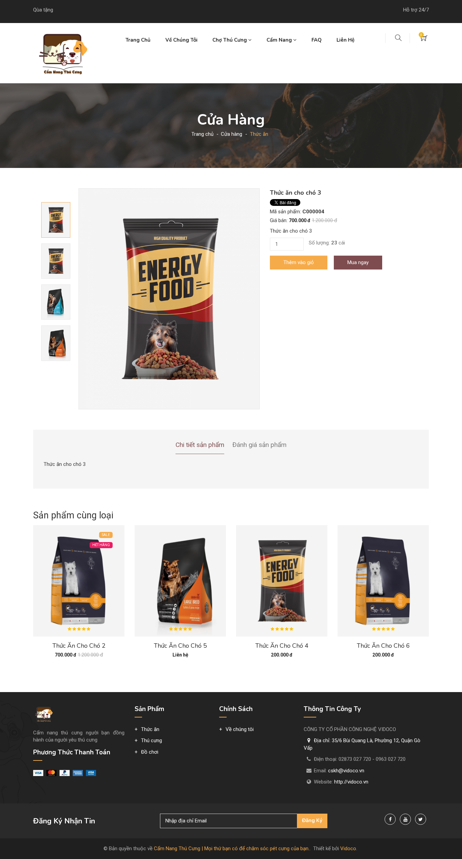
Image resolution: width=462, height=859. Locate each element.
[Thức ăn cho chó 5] (180, 580)
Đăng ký (312, 820)
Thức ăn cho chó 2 (79, 646)
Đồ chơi (221, 83)
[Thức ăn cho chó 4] (281, 580)
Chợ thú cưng (230, 40)
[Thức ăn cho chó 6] (383, 580)
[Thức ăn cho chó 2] (78, 580)
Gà (270, 115)
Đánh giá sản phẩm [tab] (259, 445)
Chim (272, 94)
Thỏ (271, 105)
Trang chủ (138, 40)
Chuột (273, 83)
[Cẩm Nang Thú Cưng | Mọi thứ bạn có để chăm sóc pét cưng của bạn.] (62, 53)
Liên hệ (345, 40)
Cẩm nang (280, 40)
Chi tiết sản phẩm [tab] (200, 445)
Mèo (272, 73)
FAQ (316, 40)
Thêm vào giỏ (298, 262)
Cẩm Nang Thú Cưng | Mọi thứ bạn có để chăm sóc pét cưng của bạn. (231, 848)
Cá (270, 126)
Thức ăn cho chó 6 (383, 646)
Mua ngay (358, 262)
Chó (271, 62)
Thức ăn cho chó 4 (281, 646)
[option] (169, 299)
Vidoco (348, 848)
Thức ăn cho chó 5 (180, 646)
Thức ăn (221, 62)
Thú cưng (223, 73)
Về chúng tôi (181, 40)
